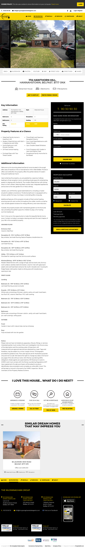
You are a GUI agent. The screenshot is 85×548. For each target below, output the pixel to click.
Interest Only (74, 201)
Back (5, 71)
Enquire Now (67, 159)
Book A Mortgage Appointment (67, 229)
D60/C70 (13, 124)
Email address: (58, 139)
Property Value (58, 178)
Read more (55, 4)
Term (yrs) (72, 193)
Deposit (55, 185)
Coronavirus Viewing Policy (36, 546)
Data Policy (48, 546)
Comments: (57, 146)
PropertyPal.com (79, 546)
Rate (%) (56, 193)
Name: (55, 123)
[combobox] (56, 135)
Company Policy (57, 546)
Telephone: (56, 131)
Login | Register (78, 10)
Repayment (58, 201)
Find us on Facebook (51, 510)
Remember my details (68, 163)
